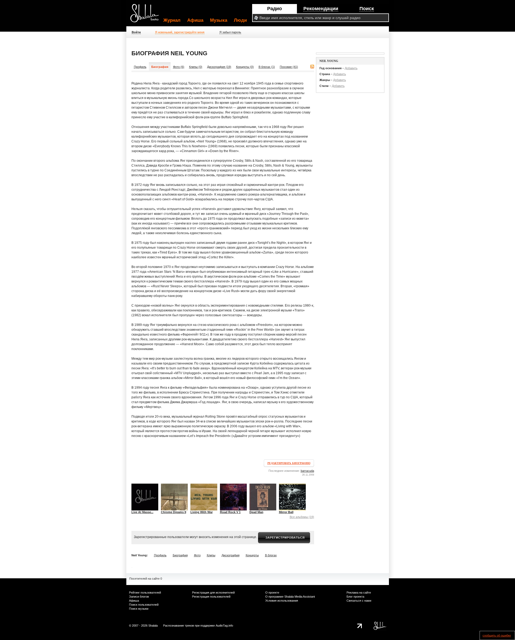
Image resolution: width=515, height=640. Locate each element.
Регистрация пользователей (211, 596)
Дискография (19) (219, 66)
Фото (197, 555)
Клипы (211, 555)
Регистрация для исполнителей (213, 592)
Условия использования (281, 600)
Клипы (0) (195, 66)
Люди (240, 20)
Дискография (231, 555)
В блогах (271, 555)
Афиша (195, 20)
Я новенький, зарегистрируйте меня (179, 32)
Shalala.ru (147, 15)
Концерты (252, 555)
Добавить (351, 68)
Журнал (172, 20)
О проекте (272, 592)
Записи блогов (139, 596)
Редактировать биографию (288, 463)
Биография (180, 555)
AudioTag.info (224, 625)
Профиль (140, 66)
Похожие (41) (289, 66)
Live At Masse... (142, 512)
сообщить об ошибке (497, 635)
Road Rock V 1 (230, 512)
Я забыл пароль (230, 32)
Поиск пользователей (144, 604)
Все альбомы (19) (302, 516)
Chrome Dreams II (173, 512)
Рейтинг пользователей (145, 592)
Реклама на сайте (359, 592)
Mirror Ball (286, 512)
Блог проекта (355, 596)
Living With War (201, 512)
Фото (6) (178, 66)
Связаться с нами (359, 600)
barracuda (307, 470)
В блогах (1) (267, 66)
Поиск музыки (138, 608)
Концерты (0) (245, 66)
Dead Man (256, 512)
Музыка (218, 20)
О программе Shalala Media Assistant (290, 596)
